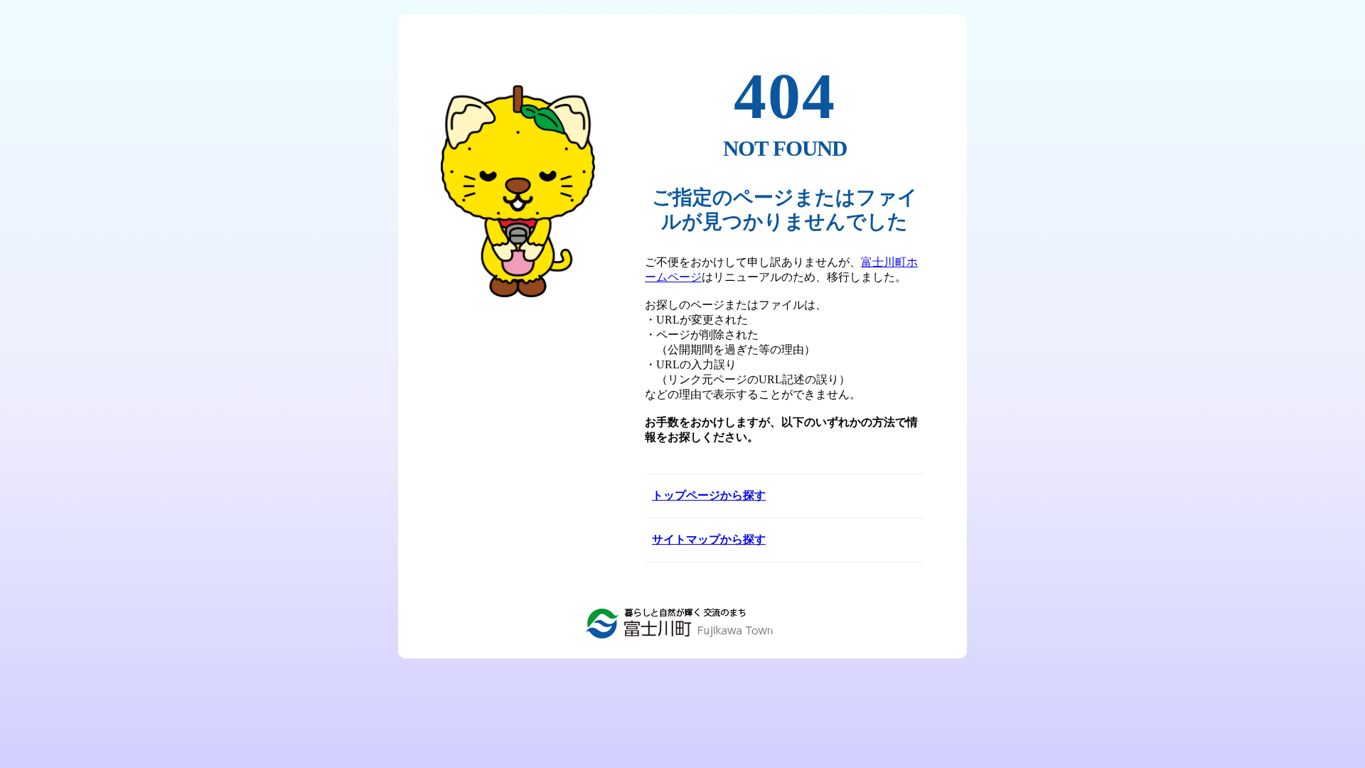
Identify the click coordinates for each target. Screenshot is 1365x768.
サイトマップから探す (709, 539)
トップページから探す (709, 495)
